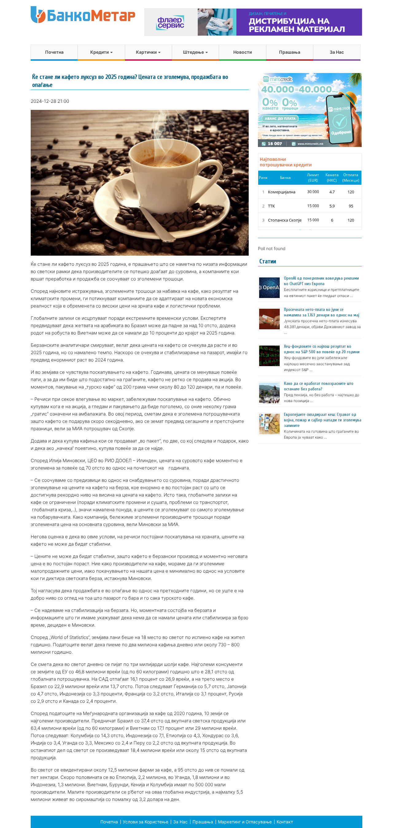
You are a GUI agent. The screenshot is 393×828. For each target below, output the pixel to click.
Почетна (54, 52)
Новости (242, 52)
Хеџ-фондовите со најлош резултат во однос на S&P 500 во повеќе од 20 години (322, 349)
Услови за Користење (145, 821)
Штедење (194, 52)
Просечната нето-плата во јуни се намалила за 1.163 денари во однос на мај (321, 312)
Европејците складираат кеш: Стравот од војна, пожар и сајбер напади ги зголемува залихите (322, 420)
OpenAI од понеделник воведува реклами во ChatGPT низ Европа (321, 281)
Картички (147, 52)
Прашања (289, 52)
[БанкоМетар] (83, 14)
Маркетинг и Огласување (245, 821)
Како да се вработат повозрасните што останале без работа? (318, 386)
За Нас (337, 52)
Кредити (100, 52)
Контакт (285, 821)
